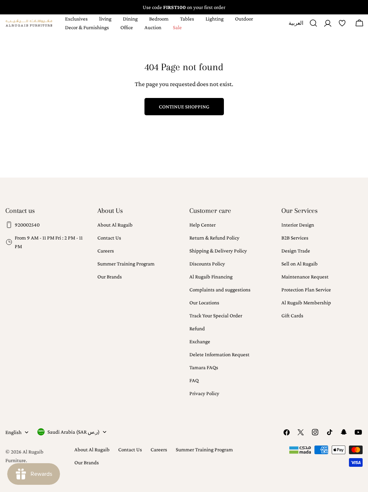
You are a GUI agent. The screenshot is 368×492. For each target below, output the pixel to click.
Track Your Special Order (215, 315)
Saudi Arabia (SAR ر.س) (73, 432)
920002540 (27, 225)
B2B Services (294, 238)
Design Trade (295, 251)
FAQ (194, 380)
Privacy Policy (204, 393)
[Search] (313, 23)
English (13, 432)
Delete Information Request (219, 354)
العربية (296, 25)
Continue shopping (184, 106)
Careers (105, 251)
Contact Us (109, 238)
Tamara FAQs (203, 367)
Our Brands (109, 276)
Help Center (202, 225)
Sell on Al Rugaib (299, 264)
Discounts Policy (207, 264)
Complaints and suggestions (219, 289)
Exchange (199, 341)
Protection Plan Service (306, 289)
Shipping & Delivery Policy (218, 251)
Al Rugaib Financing (211, 276)
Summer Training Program (126, 264)
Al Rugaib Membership (306, 302)
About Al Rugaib (115, 225)
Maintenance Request (304, 276)
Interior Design (297, 225)
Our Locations (204, 302)
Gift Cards (292, 315)
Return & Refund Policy (214, 238)
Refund (197, 328)
